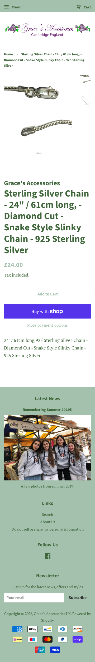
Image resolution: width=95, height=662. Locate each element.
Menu (16, 6)
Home (8, 54)
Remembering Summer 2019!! (48, 409)
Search (47, 514)
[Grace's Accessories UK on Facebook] (48, 556)
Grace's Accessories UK (52, 613)
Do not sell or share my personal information (48, 529)
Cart (87, 7)
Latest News (47, 398)
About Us (47, 521)
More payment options (47, 325)
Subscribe (78, 598)
